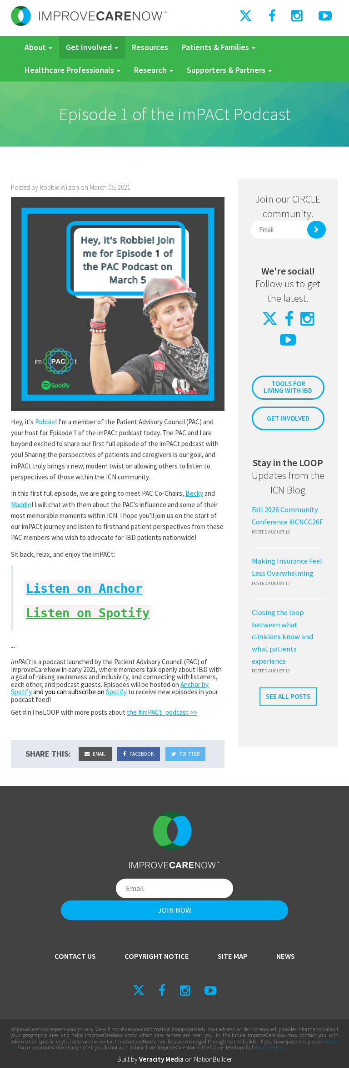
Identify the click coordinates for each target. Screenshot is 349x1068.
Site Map (233, 956)
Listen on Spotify (88, 613)
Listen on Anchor (84, 588)
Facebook (141, 754)
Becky (194, 493)
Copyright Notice (157, 956)
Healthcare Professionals (70, 70)
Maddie (21, 504)
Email (99, 754)
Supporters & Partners (227, 70)
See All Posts (288, 696)
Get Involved (90, 47)
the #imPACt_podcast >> (162, 712)
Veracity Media (161, 1059)
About (36, 47)
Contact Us (75, 956)
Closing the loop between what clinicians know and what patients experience (282, 637)
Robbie (45, 421)
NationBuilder (213, 1059)
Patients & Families (216, 47)
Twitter (188, 754)
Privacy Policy (268, 1047)
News (285, 956)
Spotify (116, 691)
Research (151, 70)
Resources (150, 47)
